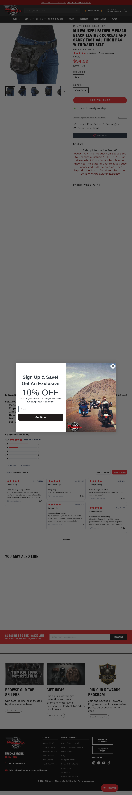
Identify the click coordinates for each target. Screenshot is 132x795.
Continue (41, 417)
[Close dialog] (113, 366)
